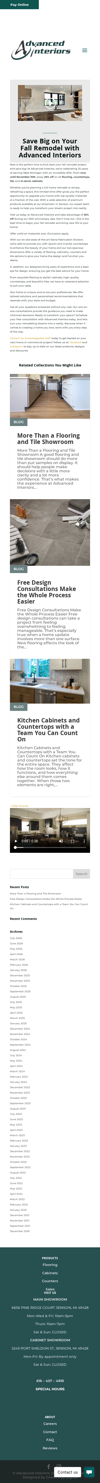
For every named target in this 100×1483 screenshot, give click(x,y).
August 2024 (18, 1050)
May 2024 (16, 1060)
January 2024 (18, 1082)
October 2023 (18, 1098)
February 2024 (19, 1076)
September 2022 (20, 1167)
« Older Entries (19, 805)
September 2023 (20, 1103)
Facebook (76, 342)
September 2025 (20, 991)
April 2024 (16, 1066)
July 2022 (16, 1178)
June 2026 (16, 943)
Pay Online (19, 5)
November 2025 (20, 980)
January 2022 (18, 1209)
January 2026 (18, 970)
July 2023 (16, 1114)
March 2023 (17, 1135)
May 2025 (16, 1007)
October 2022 (18, 1162)
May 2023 (16, 1124)
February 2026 (19, 964)
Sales (50, 1289)
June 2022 (16, 1183)
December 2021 (19, 1215)
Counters (50, 1281)
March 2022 (17, 1199)
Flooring (50, 1265)
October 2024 (18, 1039)
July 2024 (16, 1055)
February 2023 (19, 1140)
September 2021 (20, 1225)
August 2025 (18, 996)
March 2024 (17, 1071)
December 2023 (20, 1087)
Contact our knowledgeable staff (30, 338)
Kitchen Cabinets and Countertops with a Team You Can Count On (48, 730)
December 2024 (20, 1028)
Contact (50, 1432)
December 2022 (20, 1151)
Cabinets (50, 1273)
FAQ (50, 1440)
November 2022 (20, 1156)
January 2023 (18, 1146)
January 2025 (18, 1023)
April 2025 (16, 1012)
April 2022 (16, 1194)
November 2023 (20, 1092)
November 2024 (20, 1034)
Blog (19, 422)
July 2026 (16, 938)
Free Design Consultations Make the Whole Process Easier (46, 592)
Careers (50, 1423)
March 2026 (17, 959)
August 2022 (18, 1172)
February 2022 (19, 1204)
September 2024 (20, 1044)
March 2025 (17, 1018)
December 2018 (19, 1231)
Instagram (16, 346)
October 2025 (18, 986)
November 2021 (19, 1220)
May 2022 (16, 1188)
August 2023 (18, 1108)
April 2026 (16, 954)
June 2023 (16, 1119)
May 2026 (16, 948)
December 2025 (20, 975)
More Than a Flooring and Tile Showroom (48, 439)
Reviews (50, 1448)
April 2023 (16, 1130)
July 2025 (16, 1002)
